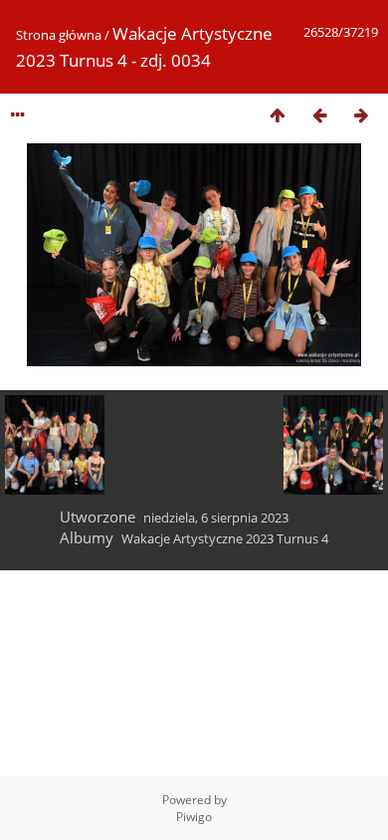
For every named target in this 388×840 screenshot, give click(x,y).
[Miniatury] (277, 115)
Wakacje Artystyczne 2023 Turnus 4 (224, 538)
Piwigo (194, 816)
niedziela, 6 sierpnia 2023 (216, 517)
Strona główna (58, 35)
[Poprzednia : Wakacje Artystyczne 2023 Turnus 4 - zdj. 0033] (319, 115)
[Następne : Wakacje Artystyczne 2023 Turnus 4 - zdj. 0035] (361, 115)
